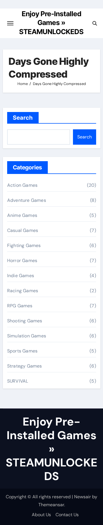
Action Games (22, 185)
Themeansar (51, 505)
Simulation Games (26, 336)
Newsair (82, 497)
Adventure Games (26, 200)
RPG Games (20, 306)
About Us (41, 515)
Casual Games (22, 230)
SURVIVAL (17, 381)
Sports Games (22, 351)
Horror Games (22, 260)
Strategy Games (24, 366)
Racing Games (22, 291)
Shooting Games (24, 321)
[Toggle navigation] (10, 23)
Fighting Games (24, 245)
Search (23, 117)
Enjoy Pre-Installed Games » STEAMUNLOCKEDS (51, 23)
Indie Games (20, 276)
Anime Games (22, 215)
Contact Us (67, 515)
